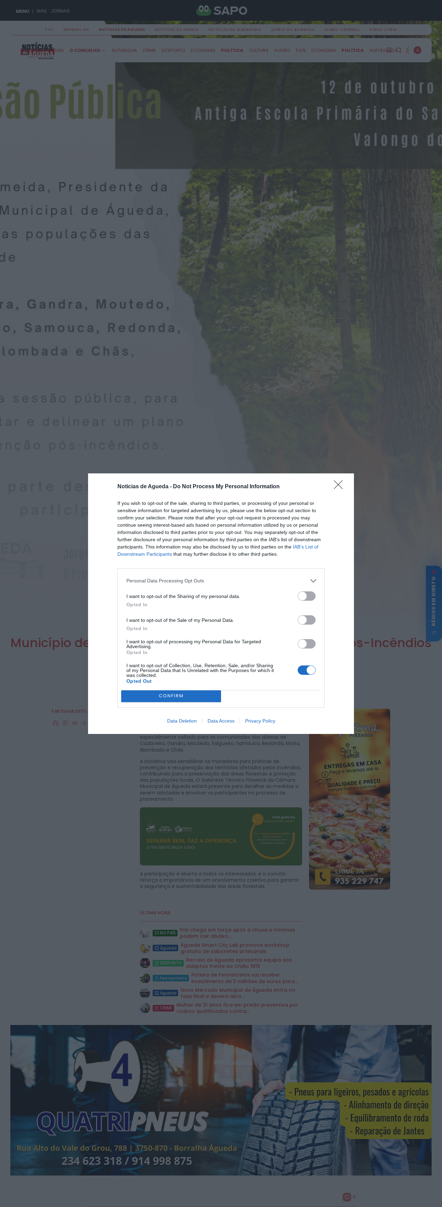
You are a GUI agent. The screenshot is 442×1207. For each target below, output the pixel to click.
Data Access (221, 721)
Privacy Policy (260, 721)
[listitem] (221, 580)
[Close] (340, 486)
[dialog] (221, 603)
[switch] (307, 596)
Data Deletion (182, 721)
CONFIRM (171, 695)
